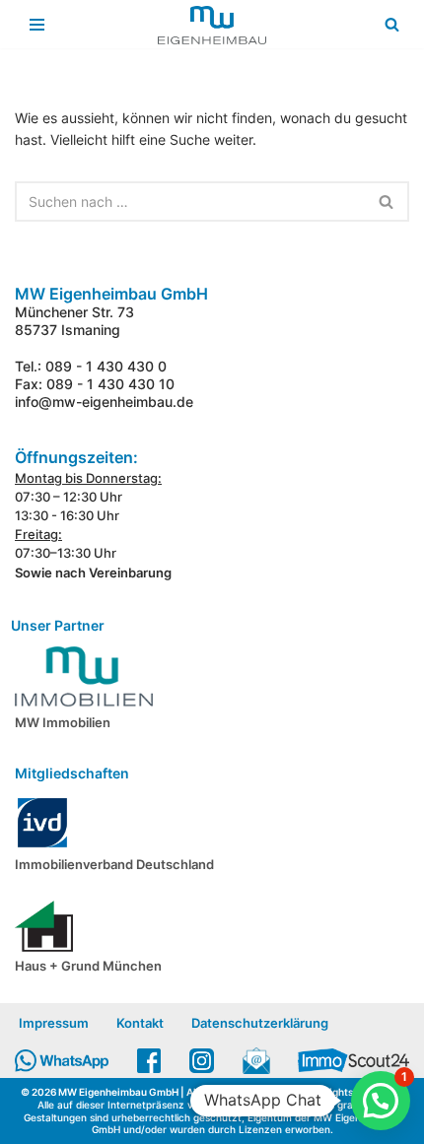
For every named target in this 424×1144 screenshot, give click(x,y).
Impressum (54, 1023)
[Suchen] (392, 24)
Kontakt (140, 1023)
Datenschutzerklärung (259, 1023)
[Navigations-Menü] (37, 24)
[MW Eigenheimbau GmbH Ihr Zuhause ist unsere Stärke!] (212, 25)
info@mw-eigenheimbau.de (104, 401)
